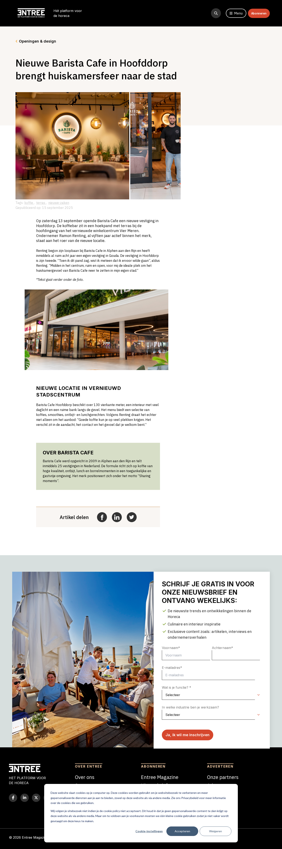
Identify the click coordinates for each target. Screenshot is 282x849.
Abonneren (259, 13)
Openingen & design (37, 41)
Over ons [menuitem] (84, 777)
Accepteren (182, 831)
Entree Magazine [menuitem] (159, 777)
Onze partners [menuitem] (222, 777)
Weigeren (215, 831)
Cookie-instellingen (149, 831)
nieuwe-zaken (58, 203)
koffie (29, 203)
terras (41, 203)
